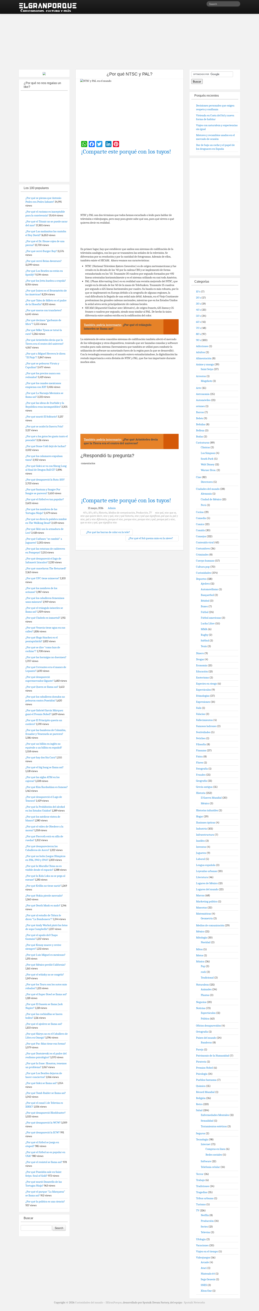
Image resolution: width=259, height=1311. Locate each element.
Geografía (201, 780)
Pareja (199, 1049)
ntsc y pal (108, 515)
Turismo (201, 1204)
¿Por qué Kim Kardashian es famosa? (46, 787)
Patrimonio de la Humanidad (212, 1055)
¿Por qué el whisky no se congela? (44, 974)
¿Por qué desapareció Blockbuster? (45, 1112)
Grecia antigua (204, 787)
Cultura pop (203, 566)
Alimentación (203, 358)
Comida (200, 530)
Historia (103, 512)
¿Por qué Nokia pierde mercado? (44, 895)
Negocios (201, 1002)
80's (198, 334)
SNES (204, 1285)
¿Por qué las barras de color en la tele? (108, 532)
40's (85, 512)
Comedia (201, 518)
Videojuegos (203, 1257)
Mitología (201, 937)
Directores (207, 482)
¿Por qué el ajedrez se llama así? (43, 1024)
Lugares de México (207, 883)
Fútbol (204, 612)
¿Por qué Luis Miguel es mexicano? (45, 954)
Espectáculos (203, 689)
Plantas (205, 995)
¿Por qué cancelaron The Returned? (45, 568)
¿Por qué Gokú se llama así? (41, 1083)
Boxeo (204, 606)
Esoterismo (202, 677)
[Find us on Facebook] (198, 5)
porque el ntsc (115, 519)
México (205, 803)
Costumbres (203, 548)
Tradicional (207, 977)
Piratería (201, 1061)
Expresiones (203, 702)
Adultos (200, 352)
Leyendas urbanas (206, 871)
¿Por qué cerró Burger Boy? (41, 251)
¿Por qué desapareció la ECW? (42, 1132)
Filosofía (201, 744)
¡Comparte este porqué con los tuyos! (126, 152)
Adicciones (202, 346)
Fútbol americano (211, 617)
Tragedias (201, 1192)
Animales (206, 989)
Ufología (201, 1239)
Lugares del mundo (207, 889)
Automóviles (203, 400)
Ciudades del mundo (208, 489)
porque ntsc (130, 519)
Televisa (205, 1232)
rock (203, 972)
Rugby (204, 635)
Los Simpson (208, 453)
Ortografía (202, 1031)
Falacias (200, 714)
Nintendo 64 (208, 1273)
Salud (199, 1110)
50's (90, 512)
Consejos (201, 536)
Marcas (200, 895)
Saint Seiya (207, 369)
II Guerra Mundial (211, 797)
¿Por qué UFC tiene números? (42, 578)
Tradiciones (202, 1186)
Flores (199, 762)
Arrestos (201, 376)
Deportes (201, 579)
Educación (202, 671)
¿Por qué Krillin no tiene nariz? (43, 885)
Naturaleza (202, 984)
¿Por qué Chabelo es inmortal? (42, 617)
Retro (199, 1104)
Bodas (199, 436)
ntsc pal (159, 512)
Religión (201, 1098)
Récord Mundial (205, 1092)
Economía (201, 665)
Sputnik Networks (194, 1302)
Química (201, 1086)
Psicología (201, 1073)
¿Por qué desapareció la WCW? (43, 1122)
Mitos (199, 949)
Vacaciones (202, 1245)
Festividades (203, 732)
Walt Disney (207, 464)
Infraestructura (205, 834)
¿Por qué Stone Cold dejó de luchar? (45, 446)
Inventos (201, 847)
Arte (198, 388)
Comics (200, 524)
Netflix (205, 1215)
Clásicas (205, 447)
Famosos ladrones (206, 726)
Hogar (199, 816)
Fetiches (201, 738)
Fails (198, 708)
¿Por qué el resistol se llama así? (43, 1162)
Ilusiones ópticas (205, 822)
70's (198, 328)
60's (95, 512)
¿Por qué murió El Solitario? (41, 416)
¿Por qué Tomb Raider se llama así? (45, 1093)
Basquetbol (207, 595)
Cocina (200, 512)
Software (206, 1161)
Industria (201, 828)
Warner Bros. (208, 470)
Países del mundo (206, 1037)
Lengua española (205, 865)
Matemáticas (203, 913)
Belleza (200, 430)
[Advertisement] (129, 39)
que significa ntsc (108, 522)
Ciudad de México (211, 499)
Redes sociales (214, 1154)
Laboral (200, 859)
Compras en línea (215, 1149)
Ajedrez (205, 583)
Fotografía (202, 768)
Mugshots (206, 381)
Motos (199, 955)
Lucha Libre (208, 623)
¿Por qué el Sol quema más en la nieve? (150, 538)
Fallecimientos (204, 720)
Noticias (200, 1008)
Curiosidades (203, 572)
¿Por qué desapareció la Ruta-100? (45, 479)
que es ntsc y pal (88, 522)
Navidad (205, 942)
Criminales (202, 554)
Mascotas (201, 907)
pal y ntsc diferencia (96, 519)
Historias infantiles (207, 810)
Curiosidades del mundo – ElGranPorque (98, 1302)
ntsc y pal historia (124, 515)
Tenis (204, 646)
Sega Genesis (208, 1279)
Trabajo (200, 1180)
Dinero (200, 653)
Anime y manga (205, 364)
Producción (142, 512)
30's (198, 303)
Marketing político (206, 901)
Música (200, 961)
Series (204, 1226)
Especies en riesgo (206, 683)
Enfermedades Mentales (215, 1115)
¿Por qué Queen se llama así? (41, 687)
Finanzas (201, 750)
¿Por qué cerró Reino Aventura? (43, 261)
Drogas (200, 659)
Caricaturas (202, 442)
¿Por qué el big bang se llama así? (44, 767)
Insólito (200, 840)
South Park (207, 458)
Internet (205, 1144)
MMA (204, 629)
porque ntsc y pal (147, 519)
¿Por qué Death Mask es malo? (42, 905)
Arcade (205, 1262)
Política (205, 1018)
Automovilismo (209, 589)
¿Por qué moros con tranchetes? (43, 310)
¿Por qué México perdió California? (45, 964)
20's (198, 297)
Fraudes (201, 774)
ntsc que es (170, 512)
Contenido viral (205, 542)
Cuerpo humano (205, 560)
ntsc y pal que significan (147, 515)
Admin (112, 508)
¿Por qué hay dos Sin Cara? (40, 757)
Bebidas (200, 424)
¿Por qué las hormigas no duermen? (45, 657)
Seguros (200, 1133)
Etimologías (203, 695)
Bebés (199, 418)
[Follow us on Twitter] (203, 5)
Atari (204, 1268)
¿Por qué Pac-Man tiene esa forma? (45, 1043)
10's (198, 291)
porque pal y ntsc (166, 519)
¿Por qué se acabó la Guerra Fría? (44, 426)
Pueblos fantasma (206, 1080)
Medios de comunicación (121, 512)
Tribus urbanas (204, 1198)
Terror (199, 1174)
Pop (203, 966)
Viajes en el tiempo (207, 1251)
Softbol (205, 640)
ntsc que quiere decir (91, 515)
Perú (203, 505)
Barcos (200, 412)
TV (150, 512)
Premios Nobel (204, 1067)
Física (199, 756)
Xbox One (206, 1290)
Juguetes (201, 853)
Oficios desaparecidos (208, 1025)
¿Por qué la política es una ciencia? (45, 1201)
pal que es (166, 515)
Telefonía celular (210, 1167)
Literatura (202, 877)
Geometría (207, 918)
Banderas (206, 1042)
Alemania (206, 493)
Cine (198, 477)
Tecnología (202, 1139)
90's (198, 340)
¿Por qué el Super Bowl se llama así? (46, 994)
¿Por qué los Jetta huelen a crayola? (45, 280)
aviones (200, 406)
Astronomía (203, 394)
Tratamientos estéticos (214, 1126)
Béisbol (205, 600)
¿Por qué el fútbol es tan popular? (44, 499)
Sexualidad (207, 1120)
